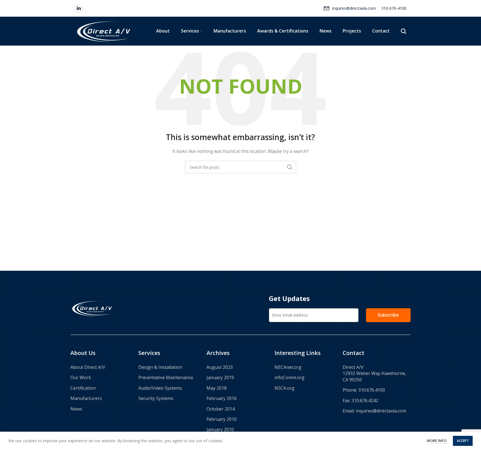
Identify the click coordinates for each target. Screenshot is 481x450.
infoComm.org (289, 377)
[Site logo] (104, 30)
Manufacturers (86, 398)
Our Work (80, 377)
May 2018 (217, 388)
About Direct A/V (87, 367)
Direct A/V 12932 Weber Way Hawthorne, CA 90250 (374, 373)
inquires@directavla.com (354, 8)
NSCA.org (284, 388)
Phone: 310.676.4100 (364, 390)
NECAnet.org (287, 367)
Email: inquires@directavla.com (374, 411)
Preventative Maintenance (165, 377)
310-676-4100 (393, 8)
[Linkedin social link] (79, 8)
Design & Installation (160, 367)
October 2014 (221, 409)
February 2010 (222, 419)
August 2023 (220, 367)
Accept (463, 440)
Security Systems (155, 398)
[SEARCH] (289, 167)
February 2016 (222, 398)
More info (437, 440)
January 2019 (220, 377)
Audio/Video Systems (160, 388)
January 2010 (220, 429)
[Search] (403, 31)
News (76, 409)
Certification (83, 388)
